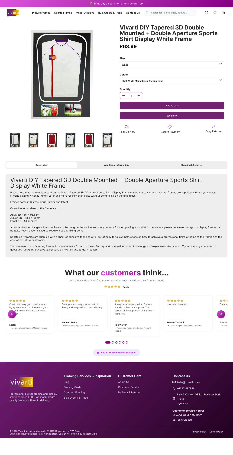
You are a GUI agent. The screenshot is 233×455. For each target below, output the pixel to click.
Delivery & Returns (129, 392)
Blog (66, 382)
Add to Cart (172, 105)
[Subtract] (123, 95)
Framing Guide (72, 387)
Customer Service (128, 387)
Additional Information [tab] (116, 165)
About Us (123, 382)
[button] (107, 342)
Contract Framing (74, 392)
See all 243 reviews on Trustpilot (118, 352)
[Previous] (9, 75)
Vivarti (21, 431)
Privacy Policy (199, 431)
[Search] (147, 12)
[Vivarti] (13, 12)
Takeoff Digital (90, 433)
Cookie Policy (216, 431)
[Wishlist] (215, 12)
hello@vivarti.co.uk (188, 382)
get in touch (89, 249)
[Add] (139, 95)
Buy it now (172, 115)
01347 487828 (186, 388)
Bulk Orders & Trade (76, 397)
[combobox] (173, 12)
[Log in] (206, 12)
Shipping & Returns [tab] (191, 165)
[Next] (112, 75)
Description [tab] (42, 165)
